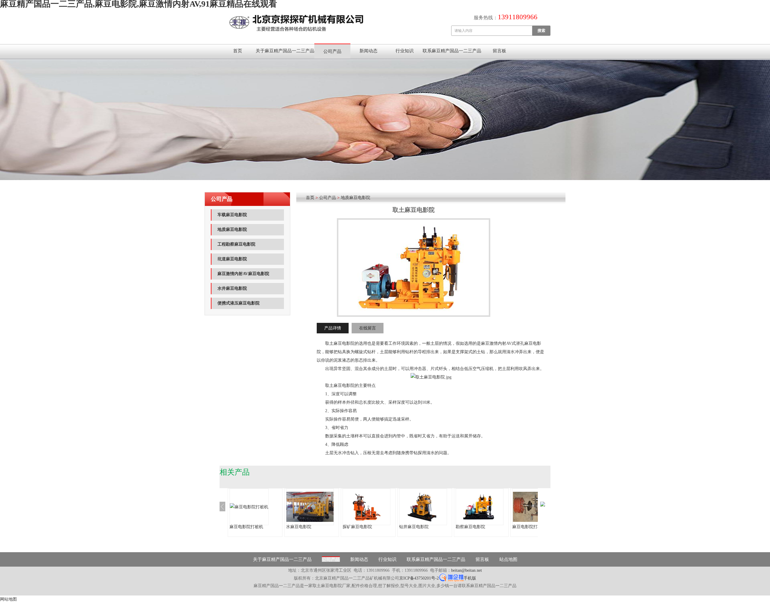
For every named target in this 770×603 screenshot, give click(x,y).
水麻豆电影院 (298, 527)
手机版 (470, 578)
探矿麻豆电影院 (357, 527)
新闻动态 (368, 50)
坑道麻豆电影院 (232, 259)
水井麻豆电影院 (232, 288)
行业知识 (405, 50)
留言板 (499, 50)
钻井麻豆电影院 (414, 527)
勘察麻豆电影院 (470, 527)
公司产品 (332, 51)
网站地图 (8, 599)
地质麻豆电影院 (232, 229)
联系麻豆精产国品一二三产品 (452, 50)
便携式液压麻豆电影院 (238, 303)
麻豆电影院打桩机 (246, 527)
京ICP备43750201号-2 (419, 578)
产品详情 (332, 328)
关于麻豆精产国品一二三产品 (285, 50)
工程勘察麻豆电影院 (236, 244)
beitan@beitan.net (466, 570)
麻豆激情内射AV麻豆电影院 (243, 273)
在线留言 (367, 328)
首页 (237, 50)
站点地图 (508, 559)
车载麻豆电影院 (232, 215)
